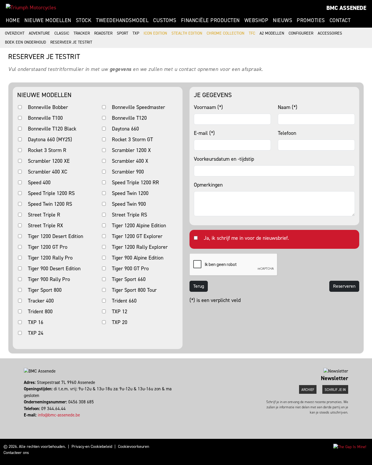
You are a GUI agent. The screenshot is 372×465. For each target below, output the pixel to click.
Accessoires (330, 33)
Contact (340, 20)
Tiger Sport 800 (45, 290)
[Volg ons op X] (30, 422)
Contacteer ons (16, 452)
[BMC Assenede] (31, 7)
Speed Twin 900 (129, 204)
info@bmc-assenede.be (59, 415)
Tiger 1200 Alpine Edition (139, 225)
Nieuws (282, 20)
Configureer (301, 33)
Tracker (82, 33)
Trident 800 (40, 311)
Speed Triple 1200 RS (51, 193)
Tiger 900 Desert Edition (54, 268)
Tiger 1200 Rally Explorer (140, 247)
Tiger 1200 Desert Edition (55, 236)
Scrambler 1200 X (131, 150)
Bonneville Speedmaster (138, 107)
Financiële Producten (210, 20)
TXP (136, 33)
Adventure (39, 33)
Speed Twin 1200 (130, 193)
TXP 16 (35, 322)
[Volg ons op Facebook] (24, 422)
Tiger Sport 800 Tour (134, 290)
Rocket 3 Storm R (47, 150)
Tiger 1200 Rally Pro (50, 257)
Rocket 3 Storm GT (132, 139)
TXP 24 (35, 333)
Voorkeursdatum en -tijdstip (224, 158)
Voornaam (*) (208, 107)
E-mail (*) (204, 133)
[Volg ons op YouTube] (32, 422)
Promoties (311, 20)
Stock (84, 20)
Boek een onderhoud (25, 42)
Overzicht (14, 33)
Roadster (103, 33)
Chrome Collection (225, 33)
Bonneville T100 (45, 118)
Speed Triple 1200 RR (135, 182)
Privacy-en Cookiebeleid (91, 446)
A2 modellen (272, 33)
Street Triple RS (129, 214)
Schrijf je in (335, 389)
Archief (307, 389)
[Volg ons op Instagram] (27, 422)
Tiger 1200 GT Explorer (137, 236)
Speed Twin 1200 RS (50, 204)
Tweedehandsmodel (122, 20)
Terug (198, 286)
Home (13, 20)
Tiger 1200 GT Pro (47, 247)
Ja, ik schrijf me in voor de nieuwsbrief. (246, 238)
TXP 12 (119, 311)
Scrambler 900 (128, 171)
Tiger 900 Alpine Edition (137, 257)
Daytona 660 (125, 128)
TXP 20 (119, 322)
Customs (164, 20)
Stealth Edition (186, 33)
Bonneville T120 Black (52, 128)
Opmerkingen (208, 184)
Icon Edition (155, 33)
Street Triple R (44, 214)
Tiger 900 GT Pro (130, 268)
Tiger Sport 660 (129, 279)
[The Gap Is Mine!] (349, 446)
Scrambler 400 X (130, 161)
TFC (252, 33)
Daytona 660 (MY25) (50, 139)
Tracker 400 (41, 300)
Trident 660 (124, 300)
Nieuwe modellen (47, 20)
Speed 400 (39, 182)
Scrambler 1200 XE (49, 161)
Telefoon (287, 133)
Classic (61, 33)
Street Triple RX (45, 225)
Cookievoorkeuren (133, 446)
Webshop (256, 20)
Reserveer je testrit (71, 42)
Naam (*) (287, 107)
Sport (122, 33)
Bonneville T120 (129, 118)
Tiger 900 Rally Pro (49, 279)
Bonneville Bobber (48, 107)
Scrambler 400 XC (47, 171)
